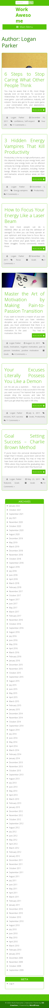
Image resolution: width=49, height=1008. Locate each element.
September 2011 (16, 872)
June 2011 (13, 884)
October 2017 (15, 595)
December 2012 (16, 811)
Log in (11, 983)
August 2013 (14, 778)
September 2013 (16, 774)
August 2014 (14, 730)
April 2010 (13, 941)
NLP (13, 416)
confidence (18, 121)
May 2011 (13, 888)
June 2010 (13, 933)
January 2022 (14, 506)
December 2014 (16, 713)
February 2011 (15, 901)
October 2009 (15, 966)
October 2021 (15, 510)
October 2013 (15, 770)
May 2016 (13, 644)
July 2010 (12, 929)
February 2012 (15, 852)
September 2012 (16, 823)
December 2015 (16, 664)
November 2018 (16, 554)
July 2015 (12, 685)
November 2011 (16, 864)
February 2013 (15, 803)
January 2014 (14, 758)
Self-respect (30, 121)
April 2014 (13, 746)
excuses (7, 416)
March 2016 (14, 652)
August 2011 (14, 876)
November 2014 (16, 717)
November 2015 (16, 668)
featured (7, 483)
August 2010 (14, 925)
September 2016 (16, 628)
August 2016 (14, 632)
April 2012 (13, 844)
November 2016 (16, 620)
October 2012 (15, 819)
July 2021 (12, 518)
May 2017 (13, 607)
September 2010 (16, 921)
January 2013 (14, 807)
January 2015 (14, 709)
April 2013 (13, 795)
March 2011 (14, 897)
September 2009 (16, 970)
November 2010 (16, 913)
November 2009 (16, 962)
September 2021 (16, 514)
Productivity (39, 190)
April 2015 (13, 697)
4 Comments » (20, 354)
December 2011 (16, 860)
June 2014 (13, 738)
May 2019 (13, 542)
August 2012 (14, 827)
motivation (14, 347)
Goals (33, 260)
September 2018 (16, 563)
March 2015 (14, 701)
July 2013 (12, 783)
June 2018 (13, 575)
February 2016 (15, 656)
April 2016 (13, 648)
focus (18, 260)
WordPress (34, 1005)
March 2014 (14, 750)
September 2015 (16, 677)
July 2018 (12, 571)
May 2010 (13, 937)
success (19, 416)
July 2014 (12, 734)
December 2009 (16, 958)
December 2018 (16, 550)
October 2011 (15, 868)
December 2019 (16, 538)
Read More (37, 110)
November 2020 (16, 522)
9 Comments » (12, 194)
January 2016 (14, 660)
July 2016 (12, 636)
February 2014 (15, 754)
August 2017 (14, 599)
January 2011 (14, 905)
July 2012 (12, 831)
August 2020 (14, 534)
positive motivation (30, 350)
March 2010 (14, 945)
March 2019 (14, 546)
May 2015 (13, 693)
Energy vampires (21, 190)
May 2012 (13, 840)
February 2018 (15, 587)
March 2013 (14, 799)
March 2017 (14, 611)
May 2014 (13, 742)
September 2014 (16, 726)
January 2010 (14, 954)
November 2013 (16, 766)
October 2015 (15, 673)
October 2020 (15, 526)
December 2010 (16, 909)
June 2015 (13, 689)
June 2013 (13, 787)
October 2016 (15, 624)
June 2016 (13, 640)
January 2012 (14, 856)
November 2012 (16, 815)
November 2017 (16, 591)
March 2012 (14, 848)
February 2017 (15, 616)
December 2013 (16, 762)
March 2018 (14, 583)
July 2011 (12, 880)
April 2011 (13, 892)
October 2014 (15, 721)
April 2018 (13, 579)
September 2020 (16, 530)
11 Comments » (19, 125)
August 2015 (14, 681)
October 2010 (15, 917)
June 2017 (13, 603)
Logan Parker (17, 117)
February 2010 (15, 949)
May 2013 (13, 791)
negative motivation (29, 347)
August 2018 (14, 567)
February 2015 (15, 705)
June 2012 (13, 835)
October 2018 (15, 559)
